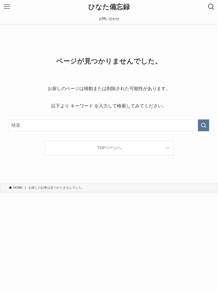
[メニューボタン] (7, 7)
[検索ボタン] (211, 7)
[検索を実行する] (203, 125)
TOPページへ (109, 148)
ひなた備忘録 (109, 6)
